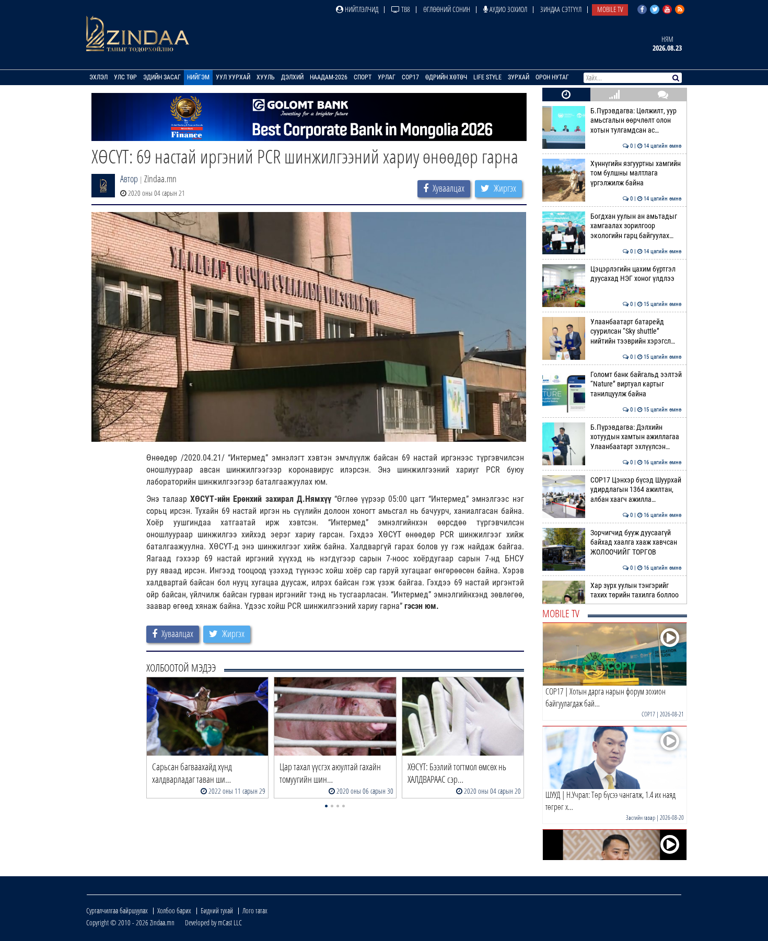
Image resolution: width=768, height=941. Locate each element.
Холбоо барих (174, 910)
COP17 (410, 77)
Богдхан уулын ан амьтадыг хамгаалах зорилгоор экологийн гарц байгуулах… (636, 226)
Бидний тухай (217, 910)
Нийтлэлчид (360, 9)
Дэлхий (292, 77)
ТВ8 (405, 9)
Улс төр (125, 77)
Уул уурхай (233, 77)
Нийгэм (198, 77)
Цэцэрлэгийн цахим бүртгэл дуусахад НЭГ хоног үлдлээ (636, 274)
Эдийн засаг (162, 77)
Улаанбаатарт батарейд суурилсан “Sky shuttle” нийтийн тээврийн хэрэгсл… (636, 331)
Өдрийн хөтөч (446, 77)
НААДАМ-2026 (328, 77)
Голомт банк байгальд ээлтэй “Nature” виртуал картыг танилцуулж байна (636, 384)
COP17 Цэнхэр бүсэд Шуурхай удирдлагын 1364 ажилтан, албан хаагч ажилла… (636, 490)
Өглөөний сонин (446, 9)
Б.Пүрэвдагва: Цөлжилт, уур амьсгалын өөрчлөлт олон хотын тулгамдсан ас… (636, 121)
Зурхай (518, 77)
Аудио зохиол (507, 9)
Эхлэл (98, 77)
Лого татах (254, 910)
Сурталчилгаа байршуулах (117, 910)
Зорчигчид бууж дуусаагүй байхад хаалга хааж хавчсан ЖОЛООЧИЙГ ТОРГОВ (636, 542)
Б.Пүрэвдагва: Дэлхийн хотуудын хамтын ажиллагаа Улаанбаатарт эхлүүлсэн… (636, 437)
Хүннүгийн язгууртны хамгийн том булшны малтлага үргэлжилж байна (636, 173)
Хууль (266, 77)
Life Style (487, 77)
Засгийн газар (640, 817)
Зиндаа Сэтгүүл (560, 9)
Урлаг (386, 77)
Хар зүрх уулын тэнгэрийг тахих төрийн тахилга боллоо (636, 590)
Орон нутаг (552, 77)
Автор (129, 178)
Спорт (362, 77)
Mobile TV (610, 9)
